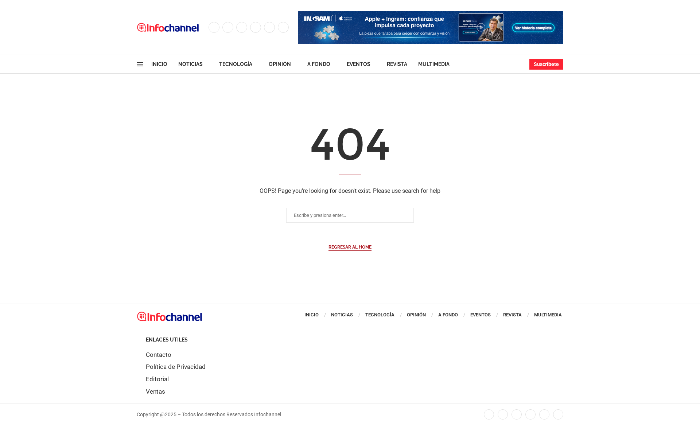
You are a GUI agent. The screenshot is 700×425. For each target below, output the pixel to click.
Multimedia (434, 64)
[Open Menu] (140, 64)
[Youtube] (269, 27)
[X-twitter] (503, 414)
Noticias (190, 64)
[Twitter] (227, 27)
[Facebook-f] (489, 414)
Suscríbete (546, 64)
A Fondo (318, 64)
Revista (397, 64)
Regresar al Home (350, 247)
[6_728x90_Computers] (430, 14)
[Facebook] (214, 27)
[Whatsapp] (283, 27)
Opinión (280, 64)
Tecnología (235, 64)
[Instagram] (241, 27)
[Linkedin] (255, 27)
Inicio (159, 64)
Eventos (358, 64)
